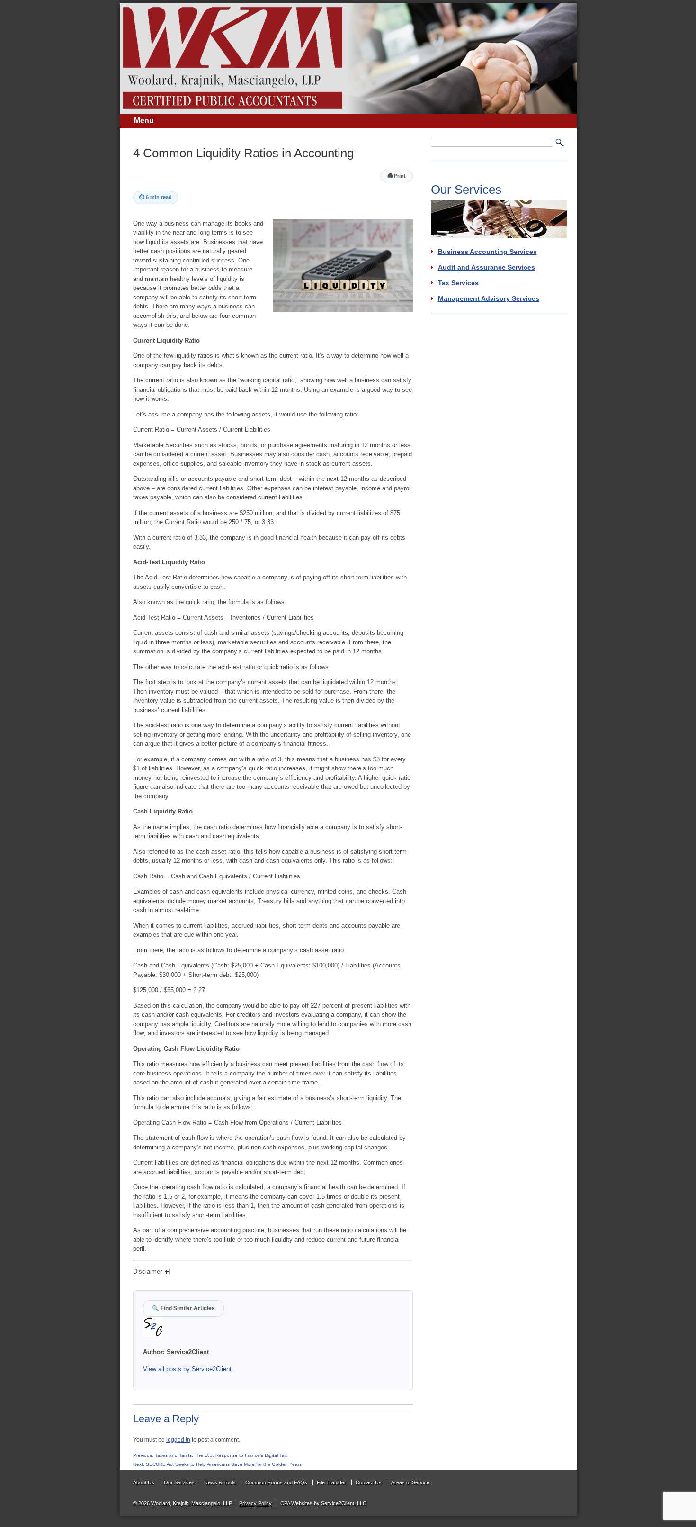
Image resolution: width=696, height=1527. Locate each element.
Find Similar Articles (183, 1308)
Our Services (179, 1482)
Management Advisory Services (488, 298)
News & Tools (220, 1482)
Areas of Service (410, 1482)
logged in (178, 1440)
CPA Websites (296, 1503)
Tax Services (458, 283)
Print (396, 176)
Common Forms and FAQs (276, 1482)
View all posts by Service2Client (187, 1369)
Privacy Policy (255, 1503)
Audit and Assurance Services (486, 267)
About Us (143, 1482)
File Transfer (331, 1482)
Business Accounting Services (487, 251)
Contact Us (369, 1482)
